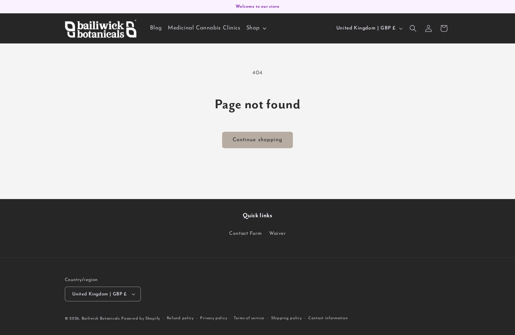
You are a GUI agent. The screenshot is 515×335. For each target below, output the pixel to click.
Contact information (328, 318)
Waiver (277, 233)
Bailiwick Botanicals (101, 319)
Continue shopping (257, 140)
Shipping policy (286, 318)
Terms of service (249, 318)
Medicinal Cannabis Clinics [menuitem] (204, 28)
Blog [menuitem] (156, 28)
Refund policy (180, 318)
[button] (413, 28)
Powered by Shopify (140, 319)
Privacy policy (213, 318)
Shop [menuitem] (253, 28)
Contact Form (245, 233)
